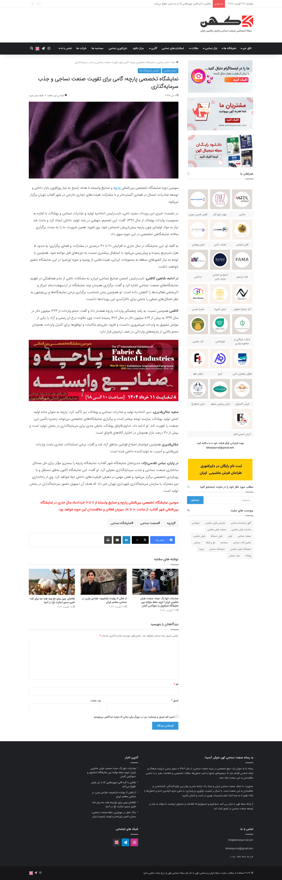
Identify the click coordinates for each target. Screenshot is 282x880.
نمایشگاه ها (230, 48)
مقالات (194, 48)
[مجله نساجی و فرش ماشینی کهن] (224, 25)
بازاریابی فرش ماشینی (215, 523)
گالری (154, 48)
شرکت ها (81, 48)
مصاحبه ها (97, 48)
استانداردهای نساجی (173, 48)
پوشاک (248, 555)
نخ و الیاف (210, 542)
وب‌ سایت (96, 701)
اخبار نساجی (163, 62)
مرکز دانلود (138, 48)
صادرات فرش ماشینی (241, 529)
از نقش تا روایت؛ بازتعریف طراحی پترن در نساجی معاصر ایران (179, 4)
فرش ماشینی (199, 536)
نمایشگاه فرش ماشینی (240, 549)
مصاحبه (224, 542)
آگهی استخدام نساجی (241, 523)
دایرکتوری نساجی (118, 48)
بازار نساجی (211, 48)
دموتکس (196, 523)
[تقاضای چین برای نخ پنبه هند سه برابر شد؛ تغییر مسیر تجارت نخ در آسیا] (52, 582)
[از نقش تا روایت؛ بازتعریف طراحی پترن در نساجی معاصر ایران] (104, 582)
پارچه (117, 187)
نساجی (197, 542)
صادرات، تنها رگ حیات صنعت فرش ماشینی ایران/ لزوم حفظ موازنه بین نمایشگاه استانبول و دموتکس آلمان (159, 602)
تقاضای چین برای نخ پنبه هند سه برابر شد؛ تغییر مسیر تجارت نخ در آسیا (52, 600)
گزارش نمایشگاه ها (149, 71)
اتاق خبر (247, 48)
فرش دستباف (216, 536)
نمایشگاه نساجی (120, 523)
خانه (173, 62)
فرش (230, 536)
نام (176, 684)
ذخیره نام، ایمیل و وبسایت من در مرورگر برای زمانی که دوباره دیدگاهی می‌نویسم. (134, 717)
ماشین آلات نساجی (242, 542)
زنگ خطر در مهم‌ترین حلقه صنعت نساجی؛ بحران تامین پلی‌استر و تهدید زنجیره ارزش (114, 814)
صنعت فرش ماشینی (216, 529)
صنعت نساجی (149, 523)
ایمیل (174, 701)
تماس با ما (66, 48)
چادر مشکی (234, 555)
